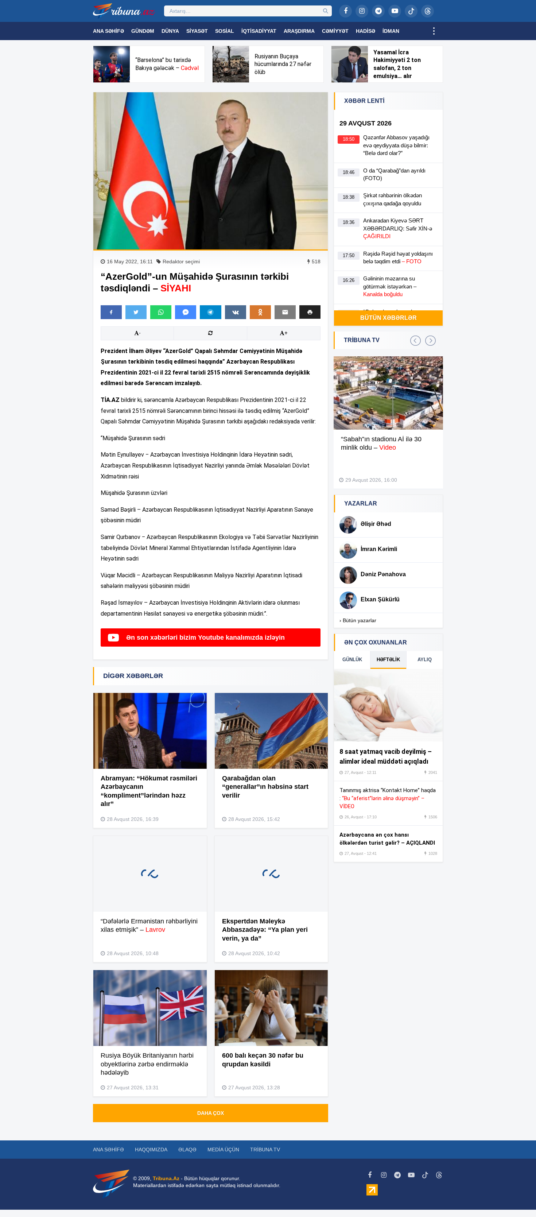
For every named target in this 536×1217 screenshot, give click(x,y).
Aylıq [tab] (424, 659)
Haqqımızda (151, 1149)
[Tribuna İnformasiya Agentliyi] (124, 11)
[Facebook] (345, 11)
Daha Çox (210, 1113)
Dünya (170, 31)
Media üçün (223, 1149)
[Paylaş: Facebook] (111, 312)
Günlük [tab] (352, 659)
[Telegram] (378, 11)
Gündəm (142, 31)
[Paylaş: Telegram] (210, 312)
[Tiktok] (411, 11)
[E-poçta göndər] (285, 312)
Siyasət (197, 31)
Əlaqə (187, 1149)
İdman (390, 31)
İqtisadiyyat (258, 31)
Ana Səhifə (108, 31)
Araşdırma (299, 31)
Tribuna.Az (166, 1178)
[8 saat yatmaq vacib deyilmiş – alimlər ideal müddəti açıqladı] (388, 705)
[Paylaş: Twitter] (136, 312)
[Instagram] (362, 11)
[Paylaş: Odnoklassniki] (260, 312)
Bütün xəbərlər (388, 318)
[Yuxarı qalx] (515, 1196)
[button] (310, 312)
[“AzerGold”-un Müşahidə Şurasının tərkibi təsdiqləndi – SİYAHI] (210, 170)
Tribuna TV (265, 1149)
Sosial (224, 31)
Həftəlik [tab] (388, 659)
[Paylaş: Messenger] (185, 312)
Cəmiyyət (335, 31)
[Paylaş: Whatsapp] (160, 312)
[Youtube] (394, 11)
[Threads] (427, 11)
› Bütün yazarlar (357, 620)
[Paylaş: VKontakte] (235, 312)
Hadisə (365, 31)
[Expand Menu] (434, 31)
